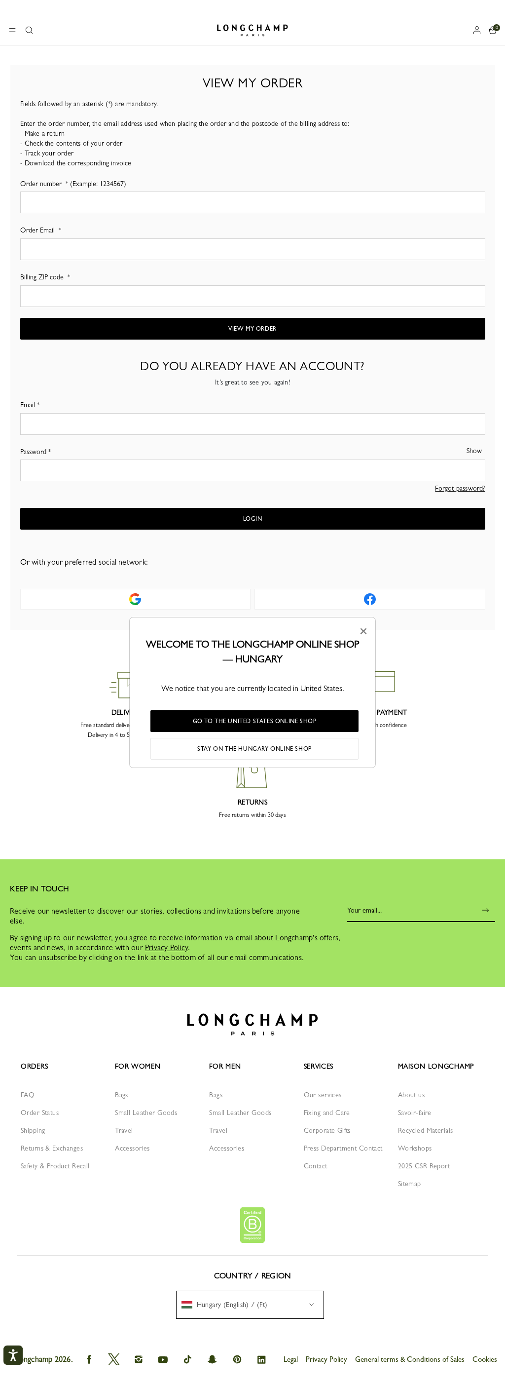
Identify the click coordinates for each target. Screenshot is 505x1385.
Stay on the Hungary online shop (254, 748)
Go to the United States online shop (255, 721)
